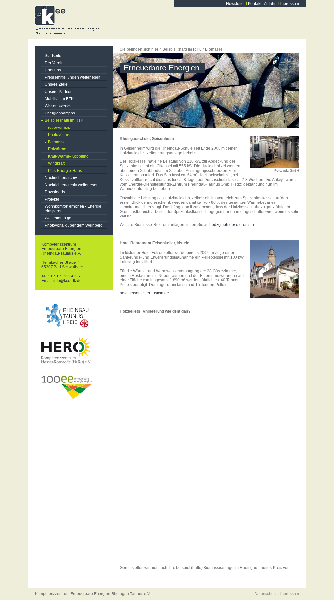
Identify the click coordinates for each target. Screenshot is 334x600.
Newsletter (235, 3)
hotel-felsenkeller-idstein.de (144, 293)
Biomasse (57, 142)
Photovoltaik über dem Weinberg (74, 225)
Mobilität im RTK (59, 99)
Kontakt (254, 3)
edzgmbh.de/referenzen (233, 224)
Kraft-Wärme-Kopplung (68, 156)
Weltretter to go (58, 218)
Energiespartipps (60, 113)
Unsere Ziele (56, 84)
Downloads (55, 192)
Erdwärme (57, 149)
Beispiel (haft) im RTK (64, 120)
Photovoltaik (59, 134)
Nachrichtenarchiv (61, 177)
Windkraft (56, 163)
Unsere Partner (58, 91)
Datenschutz (265, 594)
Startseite (53, 55)
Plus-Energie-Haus (65, 170)
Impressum (289, 3)
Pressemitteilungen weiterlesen (72, 77)
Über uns (53, 70)
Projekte (52, 199)
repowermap (59, 127)
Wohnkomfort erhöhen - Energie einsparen (73, 208)
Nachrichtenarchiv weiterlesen (72, 185)
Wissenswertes (58, 106)
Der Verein (54, 63)
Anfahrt (270, 3)
